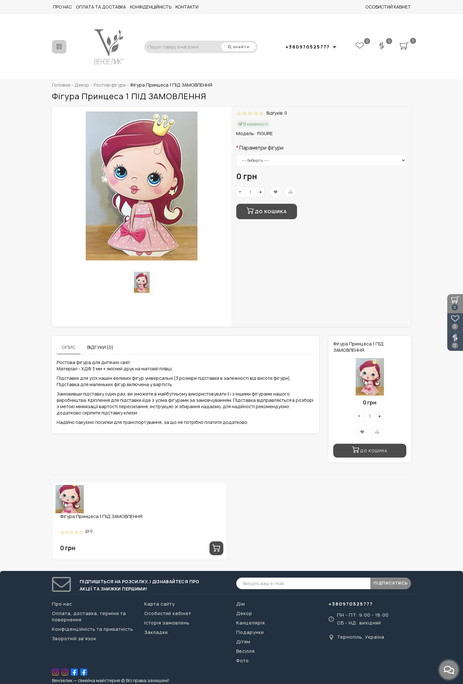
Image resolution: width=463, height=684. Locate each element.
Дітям (243, 642)
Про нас (62, 7)
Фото (242, 661)
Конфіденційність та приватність (92, 629)
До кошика (270, 211)
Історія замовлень (167, 623)
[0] (382, 46)
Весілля (245, 651)
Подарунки (250, 632)
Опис (69, 347)
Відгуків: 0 (276, 113)
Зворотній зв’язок (74, 638)
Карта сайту (159, 604)
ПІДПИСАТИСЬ (391, 583)
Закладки (156, 632)
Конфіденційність (150, 7)
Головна (61, 85)
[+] (261, 192)
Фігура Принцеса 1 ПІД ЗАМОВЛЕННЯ (101, 516)
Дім (240, 604)
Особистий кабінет (388, 7)
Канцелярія (250, 623)
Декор (244, 613)
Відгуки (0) (100, 347)
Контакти (186, 7)
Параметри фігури (261, 148)
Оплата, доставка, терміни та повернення (89, 616)
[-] (240, 192)
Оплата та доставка (101, 7)
